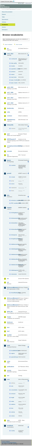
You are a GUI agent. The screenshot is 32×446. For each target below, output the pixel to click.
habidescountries (14, 244)
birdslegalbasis (14, 212)
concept (13, 177)
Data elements (5, 19)
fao (8, 155)
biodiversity (10, 108)
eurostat (9, 151)
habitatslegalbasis (14, 249)
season (12, 74)
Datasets (4, 14)
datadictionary (11, 119)
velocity (13, 412)
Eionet (7, 9)
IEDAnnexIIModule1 (12, 287)
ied (8, 282)
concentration (14, 389)
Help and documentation (7, 11)
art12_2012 (10, 53)
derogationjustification (14, 238)
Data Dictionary (12, 9)
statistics (13, 404)
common (9, 115)
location (13, 66)
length (12, 397)
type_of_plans (14, 82)
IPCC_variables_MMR (14, 203)
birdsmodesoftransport (14, 229)
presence (13, 71)
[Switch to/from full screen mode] (23, 3)
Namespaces (5, 29)
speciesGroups (14, 357)
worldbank (10, 425)
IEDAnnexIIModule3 (12, 298)
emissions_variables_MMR (14, 200)
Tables (3, 17)
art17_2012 (10, 97)
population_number (14, 68)
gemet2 (9, 173)
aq (7, 48)
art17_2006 (10, 92)
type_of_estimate (14, 80)
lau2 (8, 331)
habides (9, 207)
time (12, 408)
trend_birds (13, 77)
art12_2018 (10, 87)
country (13, 430)
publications (10, 366)
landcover (10, 322)
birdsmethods (14, 223)
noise (8, 361)
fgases (9, 160)
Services (4, 27)
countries (13, 165)
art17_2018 (10, 103)
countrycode (14, 58)
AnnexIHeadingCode (14, 292)
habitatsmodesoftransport (14, 264)
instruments (14, 274)
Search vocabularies (8, 44)
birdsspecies (14, 234)
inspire (9, 317)
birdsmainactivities (14, 218)
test (8, 375)
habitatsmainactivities (14, 254)
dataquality (10, 124)
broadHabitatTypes (14, 350)
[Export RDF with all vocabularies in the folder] (28, 55)
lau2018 (9, 335)
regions (13, 353)
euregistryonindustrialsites (12, 146)
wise (8, 420)
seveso (9, 370)
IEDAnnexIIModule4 (12, 305)
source (12, 183)
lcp (8, 340)
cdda (8, 112)
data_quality (14, 63)
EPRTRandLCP (11, 139)
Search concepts (19, 44)
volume (13, 415)
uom (8, 379)
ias (8, 278)
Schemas (4, 22)
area (12, 386)
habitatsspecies (14, 270)
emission (13, 393)
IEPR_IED (10, 311)
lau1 (8, 327)
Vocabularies (5, 24)
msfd (8, 345)
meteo (12, 401)
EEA (8, 1)
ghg (8, 195)
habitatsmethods (14, 259)
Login (21, 3)
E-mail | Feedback (6, 441)
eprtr (8, 134)
